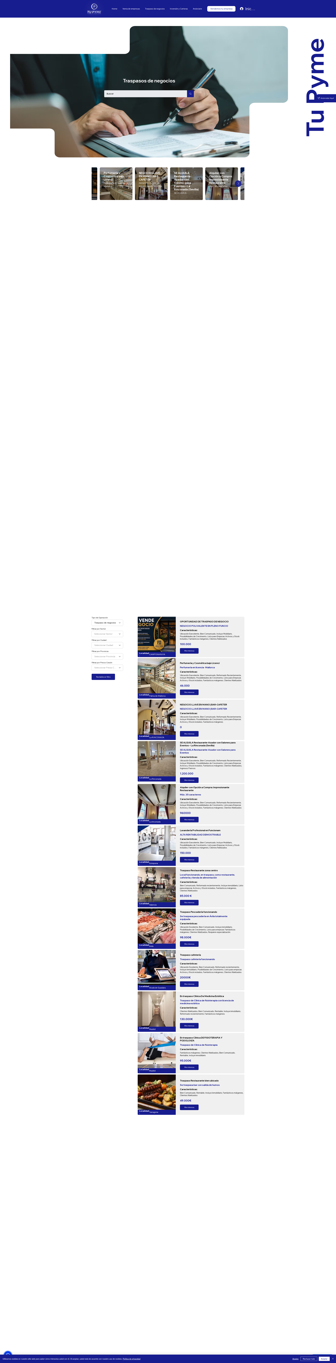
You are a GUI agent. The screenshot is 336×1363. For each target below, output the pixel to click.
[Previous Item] (98, 183)
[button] (178, 9)
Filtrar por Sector (98, 629)
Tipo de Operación (100, 618)
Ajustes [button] (295, 1358)
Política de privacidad (131, 1358)
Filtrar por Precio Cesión (102, 663)
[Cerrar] (332, 1359)
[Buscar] (190, 93)
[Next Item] (238, 183)
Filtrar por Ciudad (99, 640)
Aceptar (324, 1358)
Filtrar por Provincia (100, 651)
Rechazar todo (309, 1358)
